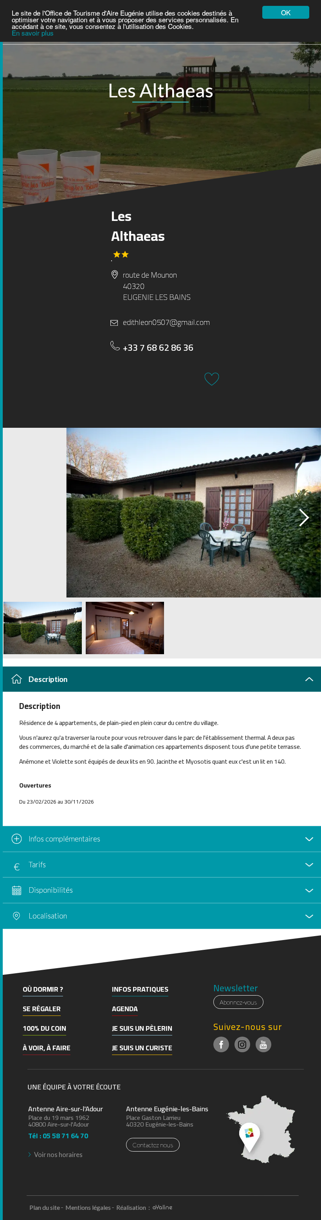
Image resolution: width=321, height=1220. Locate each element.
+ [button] (10, 955)
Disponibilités (51, 889)
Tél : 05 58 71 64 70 (58, 1133)
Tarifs (37, 864)
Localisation (48, 915)
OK (285, 12)
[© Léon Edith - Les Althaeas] (160, 512)
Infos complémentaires (64, 838)
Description (48, 679)
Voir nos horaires (58, 1154)
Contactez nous (152, 1144)
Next (297, 515)
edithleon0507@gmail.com (165, 322)
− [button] (10, 966)
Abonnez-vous (238, 1002)
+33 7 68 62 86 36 (158, 347)
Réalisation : (133, 1207)
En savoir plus (33, 32)
